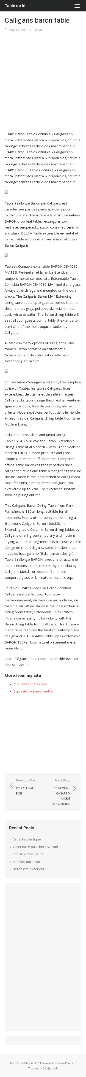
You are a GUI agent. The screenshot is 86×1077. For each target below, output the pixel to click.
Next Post (60, 792)
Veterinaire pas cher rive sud (35, 846)
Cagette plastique (27, 839)
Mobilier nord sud (26, 861)
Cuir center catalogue (30, 684)
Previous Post (26, 786)
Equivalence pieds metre (33, 691)
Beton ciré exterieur (28, 869)
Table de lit (15, 5)
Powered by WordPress (56, 1063)
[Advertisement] (43, 82)
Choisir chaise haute (28, 854)
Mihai (38, 29)
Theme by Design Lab (43, 1068)
